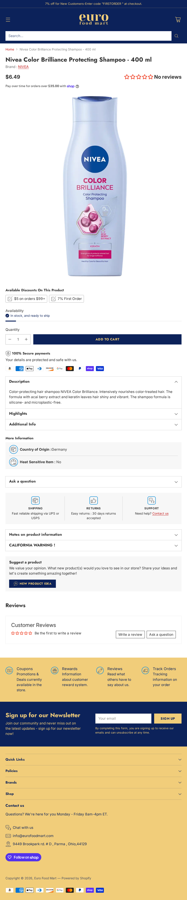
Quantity (12, 329)
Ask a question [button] (161, 634)
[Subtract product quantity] (10, 339)
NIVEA (23, 67)
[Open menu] (8, 19)
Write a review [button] (130, 634)
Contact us (160, 513)
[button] (139, 77)
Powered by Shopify (76, 878)
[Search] (176, 36)
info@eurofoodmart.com (33, 836)
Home (9, 49)
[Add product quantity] (26, 339)
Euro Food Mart (45, 878)
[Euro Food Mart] (93, 19)
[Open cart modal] (177, 19)
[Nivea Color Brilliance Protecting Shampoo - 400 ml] (93, 188)
